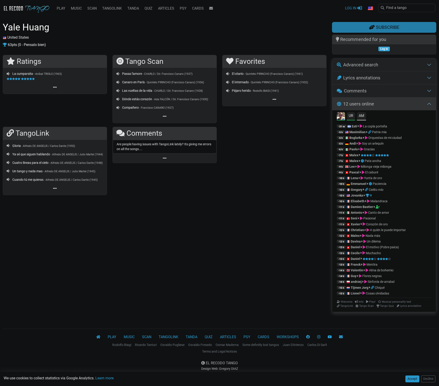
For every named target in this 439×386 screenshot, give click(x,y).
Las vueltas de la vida (137, 90)
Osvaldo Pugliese (172, 345)
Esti (354, 126)
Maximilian (357, 132)
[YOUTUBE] (329, 337)
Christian (357, 230)
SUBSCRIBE (387, 27)
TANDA (133, 8)
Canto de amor (378, 212)
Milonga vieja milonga (375, 166)
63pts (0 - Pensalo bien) (26, 45)
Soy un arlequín (372, 143)
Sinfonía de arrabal (380, 281)
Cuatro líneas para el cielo (30, 163)
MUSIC (76, 8)
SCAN (92, 8)
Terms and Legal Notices (219, 351)
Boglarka (355, 138)
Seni (354, 218)
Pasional (369, 218)
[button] (370, 8)
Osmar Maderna (227, 345)
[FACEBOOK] (307, 337)
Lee (352, 166)
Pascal (354, 172)
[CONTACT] (211, 8)
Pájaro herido (241, 90)
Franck (356, 264)
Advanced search (360, 64)
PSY (183, 8)
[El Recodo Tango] (98, 337)
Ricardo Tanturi (146, 345)
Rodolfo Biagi (121, 345)
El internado (240, 82)
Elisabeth (357, 201)
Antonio (356, 212)
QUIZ (149, 8)
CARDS (198, 8)
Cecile (355, 253)
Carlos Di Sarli (317, 345)
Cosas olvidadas (377, 293)
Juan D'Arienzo (293, 345)
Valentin (357, 270)
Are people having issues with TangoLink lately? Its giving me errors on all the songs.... (164, 146)
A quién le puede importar (387, 230)
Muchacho (373, 253)
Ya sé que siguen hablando (31, 154)
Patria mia (379, 132)
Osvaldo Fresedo (200, 345)
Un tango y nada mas (27, 171)
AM (361, 115)
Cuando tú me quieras (27, 179)
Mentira (371, 264)
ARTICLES (166, 8)
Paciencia (379, 184)
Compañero (130, 107)
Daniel (356, 247)
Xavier (356, 224)
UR (351, 115)
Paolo (353, 149)
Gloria (16, 146)
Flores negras (372, 276)
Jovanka (357, 195)
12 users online (358, 104)
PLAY (61, 8)
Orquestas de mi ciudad (385, 138)
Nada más (372, 236)
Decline (428, 379)
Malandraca (379, 201)
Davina (356, 241)
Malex (353, 155)
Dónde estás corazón (137, 99)
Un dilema (373, 241)
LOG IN (351, 8)
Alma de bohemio (380, 270)
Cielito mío (376, 190)
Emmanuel (358, 184)
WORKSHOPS (288, 337)
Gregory (356, 190)
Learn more (104, 378)
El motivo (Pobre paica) (382, 247)
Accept (412, 379)
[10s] (8, 74)
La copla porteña (374, 126)
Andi (352, 143)
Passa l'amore (132, 74)
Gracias (369, 149)
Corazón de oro (376, 224)
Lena (354, 178)
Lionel (356, 293)
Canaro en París (133, 82)
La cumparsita (22, 74)
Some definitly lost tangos (260, 345)
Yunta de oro (372, 178)
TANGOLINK (112, 8)
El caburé (371, 172)
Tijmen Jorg (359, 287)
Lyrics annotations (361, 78)
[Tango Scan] (363, 161)
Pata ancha (373, 161)
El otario (238, 74)
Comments (355, 91)
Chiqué (380, 287)
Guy (353, 276)
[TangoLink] (370, 132)
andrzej (356, 281)
